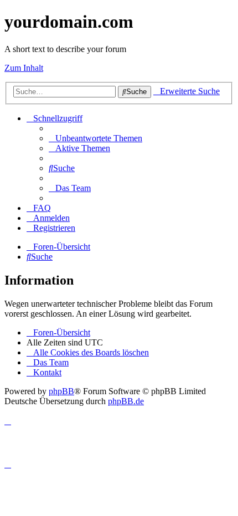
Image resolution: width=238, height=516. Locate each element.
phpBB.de (126, 401)
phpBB (61, 391)
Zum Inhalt (23, 68)
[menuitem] (95, 138)
